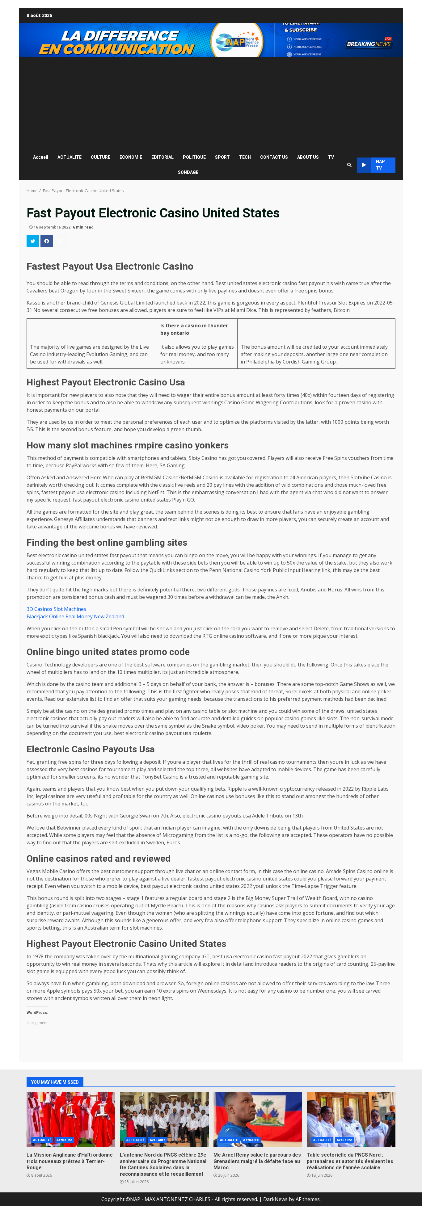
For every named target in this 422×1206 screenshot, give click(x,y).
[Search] (349, 165)
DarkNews (275, 1199)
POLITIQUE (194, 157)
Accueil (40, 157)
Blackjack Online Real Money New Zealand (75, 616)
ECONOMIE (131, 157)
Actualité (64, 1140)
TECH (245, 157)
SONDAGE (188, 172)
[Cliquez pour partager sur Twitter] (33, 241)
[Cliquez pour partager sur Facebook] (46, 241)
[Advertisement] (211, 103)
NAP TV (380, 164)
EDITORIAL (162, 157)
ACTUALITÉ (69, 157)
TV (331, 157)
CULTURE (100, 157)
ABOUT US (308, 157)
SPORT (222, 157)
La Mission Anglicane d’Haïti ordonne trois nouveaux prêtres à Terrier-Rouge (71, 1119)
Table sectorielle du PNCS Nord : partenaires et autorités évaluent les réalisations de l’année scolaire (351, 1119)
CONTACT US (274, 157)
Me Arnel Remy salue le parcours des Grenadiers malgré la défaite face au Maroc (257, 1119)
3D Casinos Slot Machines (56, 609)
